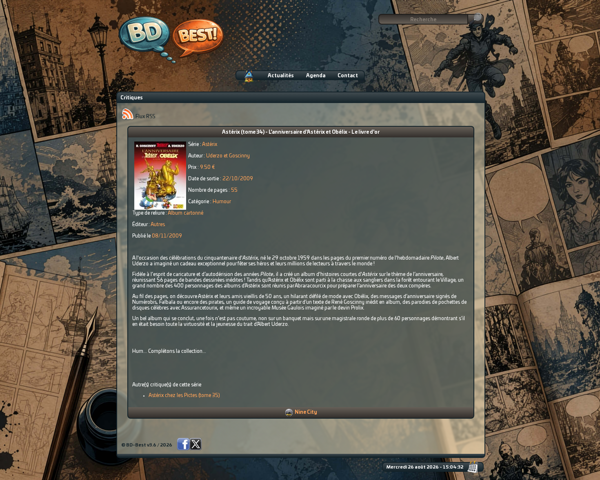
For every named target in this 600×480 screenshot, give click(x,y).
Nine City (306, 412)
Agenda (315, 75)
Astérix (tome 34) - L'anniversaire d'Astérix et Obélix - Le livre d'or (301, 132)
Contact (348, 75)
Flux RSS (144, 116)
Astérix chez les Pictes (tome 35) (184, 395)
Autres (158, 224)
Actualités (281, 75)
